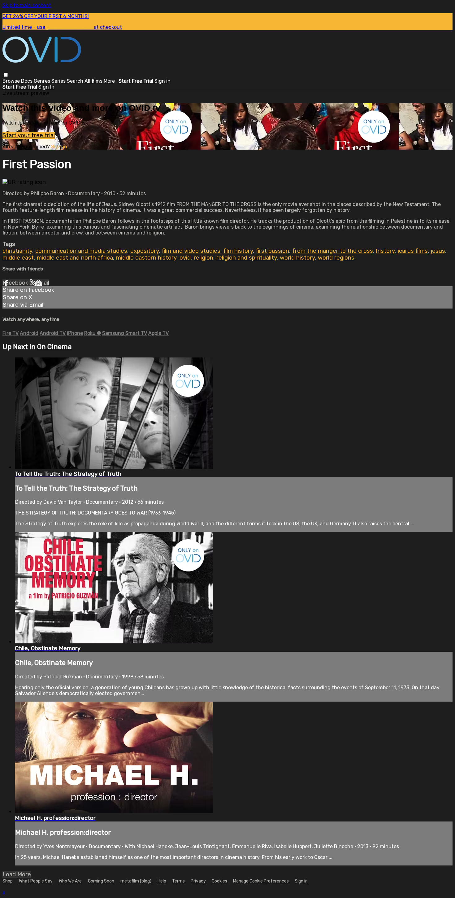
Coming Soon (101, 881)
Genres (42, 81)
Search (75, 81)
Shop (7, 881)
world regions (336, 257)
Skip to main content (26, 5)
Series (59, 81)
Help (162, 881)
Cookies (220, 881)
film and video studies (191, 250)
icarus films (413, 250)
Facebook (16, 282)
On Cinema (54, 347)
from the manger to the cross (332, 250)
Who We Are (70, 881)
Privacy (199, 881)
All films (93, 81)
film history (238, 250)
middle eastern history (146, 257)
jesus (438, 250)
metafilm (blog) (135, 881)
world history (297, 257)
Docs (27, 81)
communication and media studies (81, 250)
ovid (185, 257)
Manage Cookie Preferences (261, 881)
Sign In (46, 87)
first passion (272, 250)
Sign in (162, 81)
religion (203, 257)
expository (144, 250)
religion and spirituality (246, 257)
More (109, 81)
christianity (17, 250)
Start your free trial (28, 135)
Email (42, 282)
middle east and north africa (75, 257)
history (385, 250)
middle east (18, 257)
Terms (179, 881)
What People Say (36, 881)
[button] (6, 75)
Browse (11, 81)
